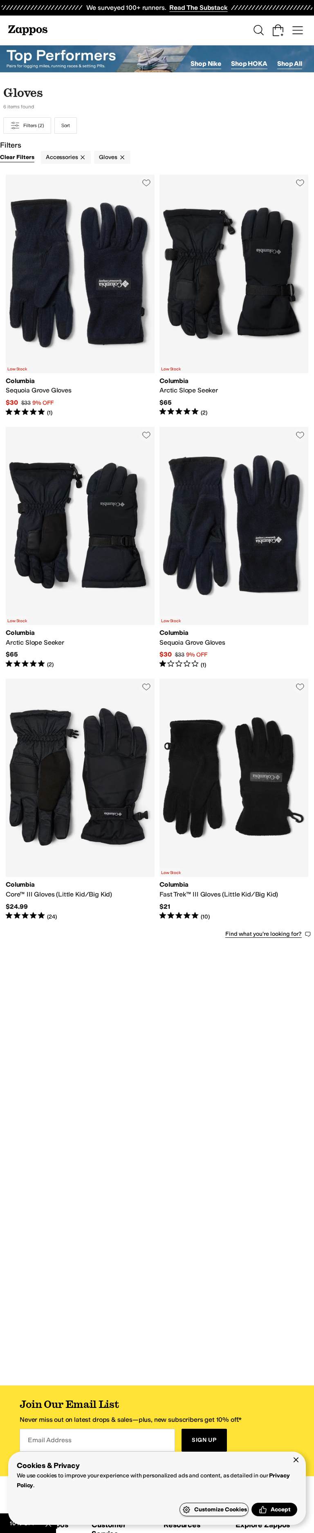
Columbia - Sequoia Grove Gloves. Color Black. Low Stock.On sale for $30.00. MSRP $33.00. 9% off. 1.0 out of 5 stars (233, 548)
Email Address (49, 1440)
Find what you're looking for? (263, 933)
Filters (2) (33, 125)
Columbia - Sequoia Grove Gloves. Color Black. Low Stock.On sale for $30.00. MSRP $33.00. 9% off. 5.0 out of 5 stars (80, 296)
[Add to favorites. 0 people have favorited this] (146, 182)
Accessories (62, 157)
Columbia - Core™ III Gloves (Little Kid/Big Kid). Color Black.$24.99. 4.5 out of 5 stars (80, 800)
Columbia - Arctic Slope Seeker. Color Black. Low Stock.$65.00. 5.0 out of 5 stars (233, 296)
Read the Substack (198, 7)
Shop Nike (206, 63)
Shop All (289, 63)
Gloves (108, 157)
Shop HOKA (249, 63)
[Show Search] (258, 30)
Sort (65, 125)
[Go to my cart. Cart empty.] (278, 30)
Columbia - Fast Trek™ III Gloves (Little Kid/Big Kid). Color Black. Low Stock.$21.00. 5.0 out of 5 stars (233, 800)
